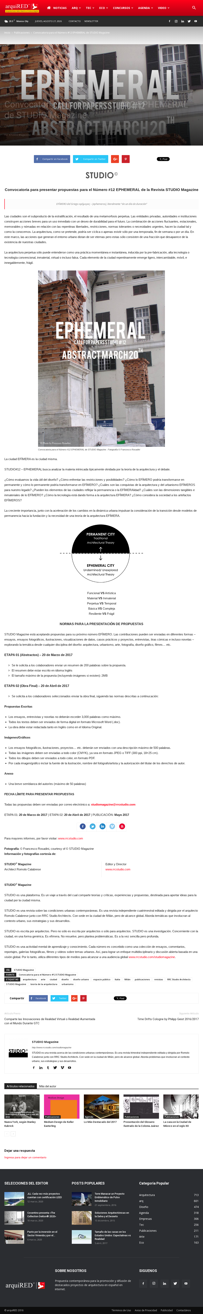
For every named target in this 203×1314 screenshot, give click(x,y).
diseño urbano (81, 979)
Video (162, 8)
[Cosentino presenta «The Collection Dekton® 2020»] (14, 1218)
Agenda (144, 8)
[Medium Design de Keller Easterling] (61, 1106)
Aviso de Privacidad (146, 1310)
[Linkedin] (183, 21)
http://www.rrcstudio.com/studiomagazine (51, 1047)
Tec (141, 1225)
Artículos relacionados (20, 1086)
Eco (141, 1242)
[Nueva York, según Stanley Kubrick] (22, 1106)
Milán (127, 979)
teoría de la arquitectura (44, 984)
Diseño (143, 1207)
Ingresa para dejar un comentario (25, 1157)
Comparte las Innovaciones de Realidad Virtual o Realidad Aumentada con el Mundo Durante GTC (49, 1021)
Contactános (183, 1310)
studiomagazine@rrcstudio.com (113, 804)
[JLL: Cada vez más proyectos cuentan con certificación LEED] (14, 1199)
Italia (117, 979)
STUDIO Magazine (20, 134)
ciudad (53, 979)
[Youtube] (196, 21)
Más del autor (47, 1086)
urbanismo (68, 984)
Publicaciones (22, 32)
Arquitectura (147, 1195)
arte (43, 979)
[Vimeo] (63, 1068)
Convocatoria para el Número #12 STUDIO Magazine (47, 974)
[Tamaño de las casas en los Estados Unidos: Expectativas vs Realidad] (82, 1237)
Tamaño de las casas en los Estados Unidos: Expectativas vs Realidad (113, 1235)
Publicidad (167, 1310)
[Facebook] (169, 21)
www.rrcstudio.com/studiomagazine (152, 957)
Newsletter (91, 21)
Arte (8, 1116)
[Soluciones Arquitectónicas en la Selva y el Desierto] (82, 1218)
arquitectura (29, 979)
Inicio (7, 32)
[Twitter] (189, 21)
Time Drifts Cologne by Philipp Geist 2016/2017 (168, 1019)
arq (75, 8)
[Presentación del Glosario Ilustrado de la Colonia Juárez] (141, 1106)
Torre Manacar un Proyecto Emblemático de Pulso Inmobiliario (109, 1197)
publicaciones (142, 979)
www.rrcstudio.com (70, 838)
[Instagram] (176, 21)
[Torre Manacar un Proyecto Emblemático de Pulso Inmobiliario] (82, 1199)
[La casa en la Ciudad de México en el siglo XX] (181, 1106)
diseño (65, 979)
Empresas (145, 1219)
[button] (194, 8)
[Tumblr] (49, 1068)
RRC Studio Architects (179, 979)
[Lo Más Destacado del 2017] (101, 1106)
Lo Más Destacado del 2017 (100, 1121)
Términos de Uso (121, 1310)
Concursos (121, 8)
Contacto (75, 21)
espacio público (101, 979)
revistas (158, 979)
